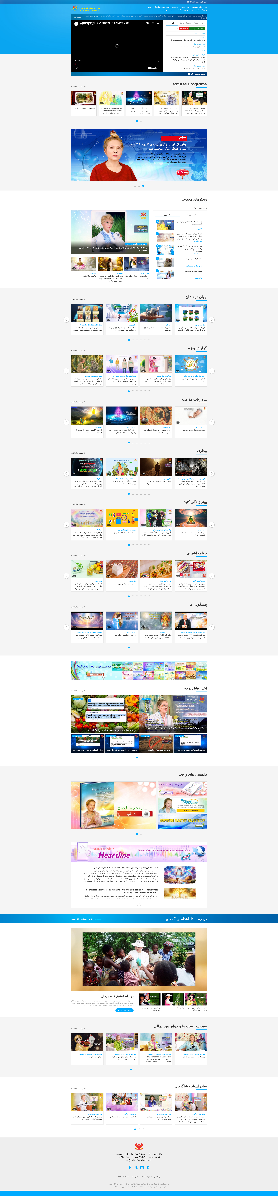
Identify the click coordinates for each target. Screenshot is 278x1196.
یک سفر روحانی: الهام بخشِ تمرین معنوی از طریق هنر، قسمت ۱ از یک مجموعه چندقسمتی (158, 381)
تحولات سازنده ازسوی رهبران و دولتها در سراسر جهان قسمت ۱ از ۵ (122, 328)
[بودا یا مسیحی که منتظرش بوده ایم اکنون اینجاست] (165, 225)
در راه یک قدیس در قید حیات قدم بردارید (150, 1009)
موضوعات (164, 10)
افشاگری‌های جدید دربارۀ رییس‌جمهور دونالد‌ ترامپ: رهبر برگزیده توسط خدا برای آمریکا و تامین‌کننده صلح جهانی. (188, 236)
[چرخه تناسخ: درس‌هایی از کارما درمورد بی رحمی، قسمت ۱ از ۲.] (156, 416)
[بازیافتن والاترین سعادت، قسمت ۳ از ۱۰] (122, 1102)
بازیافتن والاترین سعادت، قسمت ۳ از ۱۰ (122, 1117)
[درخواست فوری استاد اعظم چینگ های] (136, 264)
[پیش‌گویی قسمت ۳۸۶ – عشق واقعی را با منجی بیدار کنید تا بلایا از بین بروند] (87, 621)
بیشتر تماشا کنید (126, 1010)
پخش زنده (77, 17)
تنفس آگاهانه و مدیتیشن (193, 271)
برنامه (172, 10)
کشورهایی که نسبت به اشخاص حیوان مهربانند (157, 328)
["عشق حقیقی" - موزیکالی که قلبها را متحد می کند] (196, 999)
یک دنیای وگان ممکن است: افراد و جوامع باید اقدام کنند (124, 482)
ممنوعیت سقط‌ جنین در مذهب (194, 430)
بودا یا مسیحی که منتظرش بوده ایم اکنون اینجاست (189, 222)
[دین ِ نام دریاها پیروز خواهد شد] (122, 621)
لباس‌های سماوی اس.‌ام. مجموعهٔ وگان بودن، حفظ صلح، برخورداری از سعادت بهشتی (122, 381)
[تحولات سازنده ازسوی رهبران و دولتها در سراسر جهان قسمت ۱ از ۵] (122, 313)
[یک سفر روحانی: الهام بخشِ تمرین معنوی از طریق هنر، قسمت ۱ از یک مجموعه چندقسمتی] (156, 364)
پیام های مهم (188, 10)
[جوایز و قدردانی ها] (87, 1042)
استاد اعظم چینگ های (162, 7)
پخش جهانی (185, 7)
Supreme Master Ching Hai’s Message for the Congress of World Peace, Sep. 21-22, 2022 (158, 1059)
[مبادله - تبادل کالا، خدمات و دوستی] (122, 518)
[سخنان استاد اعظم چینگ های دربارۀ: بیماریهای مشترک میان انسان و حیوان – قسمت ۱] (110, 232)
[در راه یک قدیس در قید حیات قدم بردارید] (150, 999)
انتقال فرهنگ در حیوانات (193, 258)
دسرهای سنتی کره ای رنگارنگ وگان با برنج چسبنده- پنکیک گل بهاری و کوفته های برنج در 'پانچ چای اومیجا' (191, 586)
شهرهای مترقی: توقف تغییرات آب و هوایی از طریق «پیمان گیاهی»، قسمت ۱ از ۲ (191, 330)
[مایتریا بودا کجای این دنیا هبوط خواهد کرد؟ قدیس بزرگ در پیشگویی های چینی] (156, 621)
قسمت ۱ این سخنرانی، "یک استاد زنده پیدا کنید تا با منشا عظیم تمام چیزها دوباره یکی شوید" (195, 110)
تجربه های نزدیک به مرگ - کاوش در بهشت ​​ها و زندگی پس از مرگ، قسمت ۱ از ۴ (189, 248)
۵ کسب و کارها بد (89, 276)
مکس (149, 7)
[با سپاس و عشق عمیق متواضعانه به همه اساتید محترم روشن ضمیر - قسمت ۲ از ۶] (87, 313)
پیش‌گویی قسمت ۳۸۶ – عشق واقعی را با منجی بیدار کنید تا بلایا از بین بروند (88, 636)
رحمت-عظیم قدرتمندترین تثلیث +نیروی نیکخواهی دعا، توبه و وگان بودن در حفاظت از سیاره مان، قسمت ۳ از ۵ (191, 1119)
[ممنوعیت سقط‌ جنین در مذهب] (191, 416)
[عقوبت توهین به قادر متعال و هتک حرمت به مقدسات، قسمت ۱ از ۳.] (156, 467)
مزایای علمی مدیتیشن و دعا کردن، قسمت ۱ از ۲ (192, 533)
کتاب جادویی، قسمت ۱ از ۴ (85, 108)
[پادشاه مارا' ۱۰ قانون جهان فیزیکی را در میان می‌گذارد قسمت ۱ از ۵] (87, 1102)
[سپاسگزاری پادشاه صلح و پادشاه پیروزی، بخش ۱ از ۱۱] (156, 1102)
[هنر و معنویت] (173, 999)
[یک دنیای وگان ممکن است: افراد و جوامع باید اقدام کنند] (122, 467)
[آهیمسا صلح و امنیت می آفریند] (191, 1042)
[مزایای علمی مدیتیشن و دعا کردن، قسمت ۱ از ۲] (191, 518)
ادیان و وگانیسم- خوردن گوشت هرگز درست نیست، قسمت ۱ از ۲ (88, 431)
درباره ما (126, 1176)
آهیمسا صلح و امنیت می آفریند (194, 1057)
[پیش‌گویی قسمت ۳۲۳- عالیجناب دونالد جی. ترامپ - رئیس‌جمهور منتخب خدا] (191, 621)
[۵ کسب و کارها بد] (83, 264)
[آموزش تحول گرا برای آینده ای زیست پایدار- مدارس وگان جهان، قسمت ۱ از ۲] (156, 518)
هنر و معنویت (179, 1008)
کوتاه (179, 10)
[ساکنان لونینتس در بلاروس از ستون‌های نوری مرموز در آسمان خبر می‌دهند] (173, 714)
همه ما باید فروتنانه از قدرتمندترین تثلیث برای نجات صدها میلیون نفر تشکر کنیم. (126, 867)
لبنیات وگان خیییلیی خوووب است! (124, 584)
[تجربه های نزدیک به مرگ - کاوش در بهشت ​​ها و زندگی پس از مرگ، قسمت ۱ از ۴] (165, 250)
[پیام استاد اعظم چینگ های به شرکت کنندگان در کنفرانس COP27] (122, 1042)
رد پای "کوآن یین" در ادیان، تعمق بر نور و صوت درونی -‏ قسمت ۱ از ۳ (140, 110)
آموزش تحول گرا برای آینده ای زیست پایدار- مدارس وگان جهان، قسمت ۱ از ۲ (156, 533)
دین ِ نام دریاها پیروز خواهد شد (125, 635)
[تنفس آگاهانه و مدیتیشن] (165, 274)
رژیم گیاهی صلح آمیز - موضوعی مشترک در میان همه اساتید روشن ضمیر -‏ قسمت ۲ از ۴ (110, 278)
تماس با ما (135, 1176)
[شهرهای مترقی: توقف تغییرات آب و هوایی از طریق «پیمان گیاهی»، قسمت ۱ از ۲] (191, 313)
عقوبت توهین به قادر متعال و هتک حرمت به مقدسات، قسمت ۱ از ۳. (158, 482)
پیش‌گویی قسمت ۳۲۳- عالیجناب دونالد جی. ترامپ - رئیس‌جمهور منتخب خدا (191, 636)
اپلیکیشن (157, 1176)
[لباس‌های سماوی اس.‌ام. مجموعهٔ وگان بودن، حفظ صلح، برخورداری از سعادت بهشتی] (122, 364)
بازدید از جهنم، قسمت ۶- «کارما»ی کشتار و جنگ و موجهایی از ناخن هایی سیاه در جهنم (192, 483)
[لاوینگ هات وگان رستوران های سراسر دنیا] (191, 364)
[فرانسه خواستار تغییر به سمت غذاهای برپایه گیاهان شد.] (105, 714)
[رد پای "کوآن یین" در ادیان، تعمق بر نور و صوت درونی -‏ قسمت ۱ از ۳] (139, 98)
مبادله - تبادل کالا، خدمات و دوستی (123, 532)
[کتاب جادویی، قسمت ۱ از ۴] (83, 98)
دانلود (198, 10)
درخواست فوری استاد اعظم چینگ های (137, 277)
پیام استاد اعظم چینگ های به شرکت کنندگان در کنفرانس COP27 (123, 1058)
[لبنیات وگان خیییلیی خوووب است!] (122, 569)
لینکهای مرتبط (197, 7)
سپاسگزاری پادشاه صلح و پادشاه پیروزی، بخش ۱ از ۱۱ (159, 1118)
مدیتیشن (175, 7)
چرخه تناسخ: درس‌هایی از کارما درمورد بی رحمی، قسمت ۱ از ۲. (157, 431)
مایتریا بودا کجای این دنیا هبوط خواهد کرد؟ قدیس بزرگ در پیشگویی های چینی (156, 636)
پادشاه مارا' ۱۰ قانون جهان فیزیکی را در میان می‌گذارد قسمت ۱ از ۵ (87, 1118)
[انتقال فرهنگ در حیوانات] (165, 262)
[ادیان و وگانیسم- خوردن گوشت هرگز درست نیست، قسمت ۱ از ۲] (87, 416)
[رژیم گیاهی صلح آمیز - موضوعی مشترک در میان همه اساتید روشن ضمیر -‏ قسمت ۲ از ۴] (110, 264)
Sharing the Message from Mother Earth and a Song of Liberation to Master (111, 110)
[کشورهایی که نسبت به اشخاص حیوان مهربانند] (156, 313)
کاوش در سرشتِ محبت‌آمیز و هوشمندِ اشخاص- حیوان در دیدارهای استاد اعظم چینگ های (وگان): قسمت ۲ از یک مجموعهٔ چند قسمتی (88, 381)
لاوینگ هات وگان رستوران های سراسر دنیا (191, 380)
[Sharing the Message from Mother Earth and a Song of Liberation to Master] (111, 98)
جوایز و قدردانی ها (95, 1057)
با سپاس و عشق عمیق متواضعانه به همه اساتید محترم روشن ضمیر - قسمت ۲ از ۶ (87, 330)
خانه (119, 1176)
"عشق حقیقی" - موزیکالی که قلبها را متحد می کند (196, 1009)
